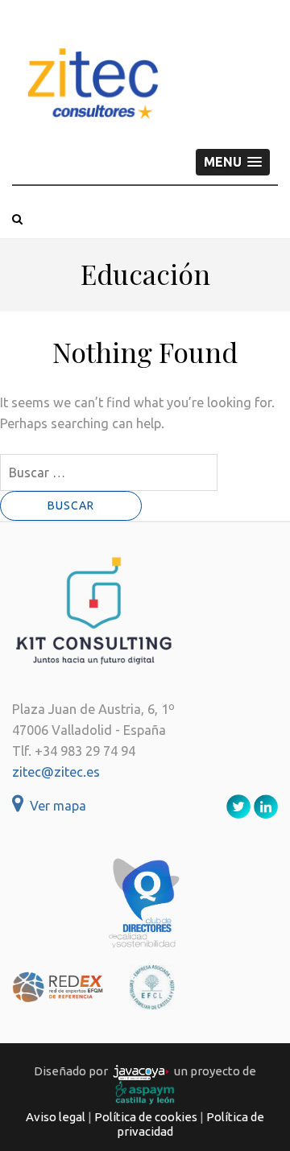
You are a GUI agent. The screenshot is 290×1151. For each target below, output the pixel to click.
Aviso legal (55, 1117)
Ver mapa (54, 805)
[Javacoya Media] (141, 1072)
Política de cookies (145, 1117)
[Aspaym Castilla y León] (145, 1092)
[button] (233, 162)
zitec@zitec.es (56, 772)
